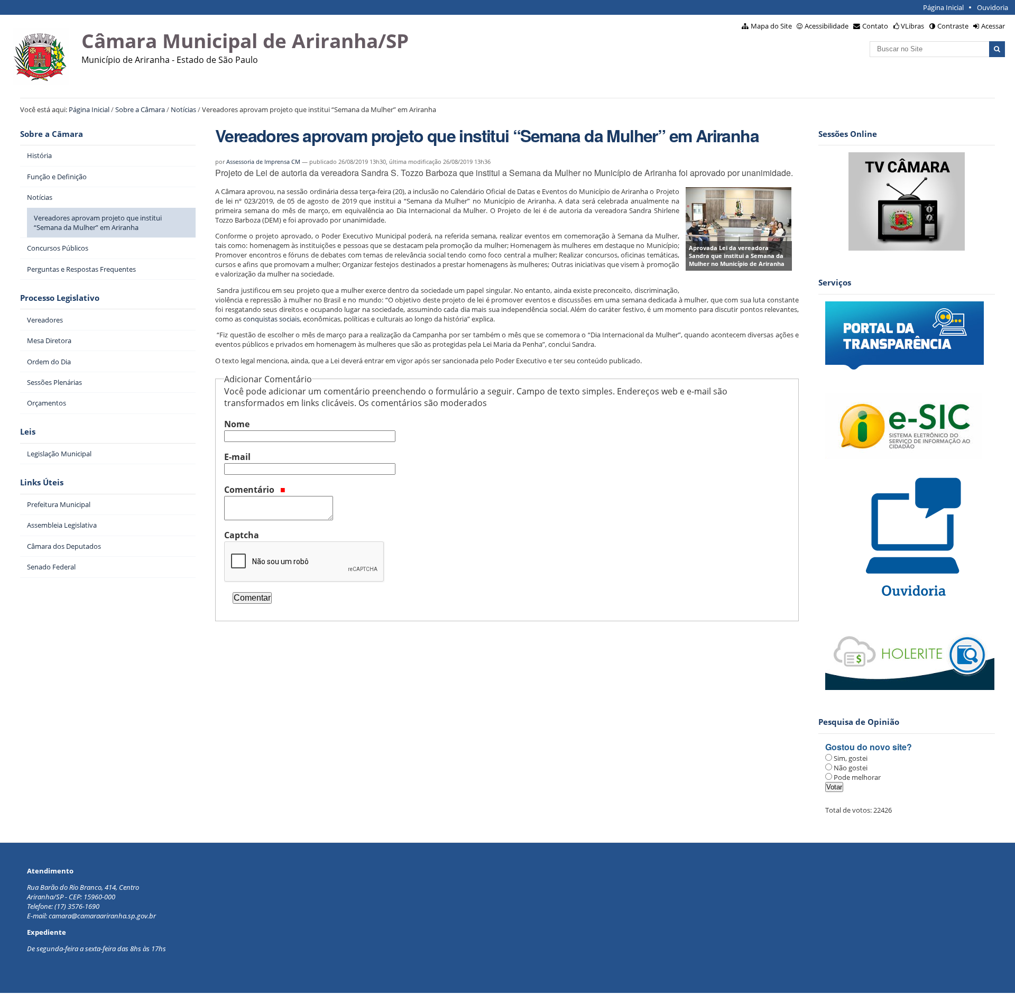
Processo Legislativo (59, 297)
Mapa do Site (771, 26)
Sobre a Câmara (140, 109)
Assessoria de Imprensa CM (263, 161)
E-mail (237, 457)
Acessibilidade (826, 26)
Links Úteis (41, 482)
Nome (237, 424)
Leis (27, 431)
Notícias (183, 109)
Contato (875, 26)
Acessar (993, 26)
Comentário (250, 489)
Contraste (952, 26)
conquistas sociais (271, 319)
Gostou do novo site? (868, 747)
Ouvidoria (992, 7)
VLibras (912, 26)
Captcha (241, 535)
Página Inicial (943, 7)
